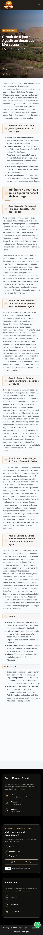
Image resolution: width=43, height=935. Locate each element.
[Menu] (39, 5)
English (17, 932)
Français (25, 932)
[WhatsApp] (37, 925)
